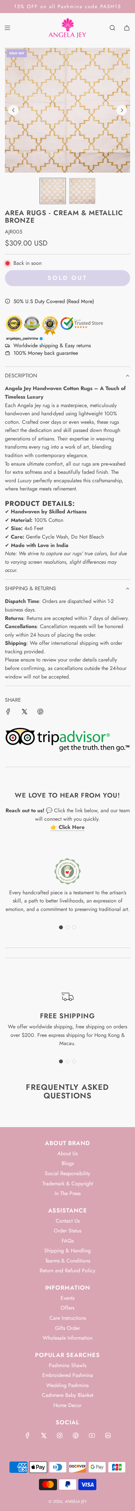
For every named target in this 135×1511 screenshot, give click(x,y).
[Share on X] (24, 712)
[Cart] (127, 28)
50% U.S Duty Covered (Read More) (53, 301)
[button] (13, 110)
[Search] (112, 28)
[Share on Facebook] (8, 712)
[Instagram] (59, 1435)
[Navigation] (7, 28)
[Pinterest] (75, 1435)
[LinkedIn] (108, 1435)
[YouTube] (92, 1435)
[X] (43, 1435)
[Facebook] (27, 1435)
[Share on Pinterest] (40, 712)
